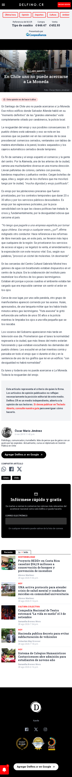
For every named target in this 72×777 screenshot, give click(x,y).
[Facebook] (27, 729)
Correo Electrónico (16, 516)
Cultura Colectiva (29, 606)
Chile (16, 478)
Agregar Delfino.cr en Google (22, 454)
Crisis (6, 478)
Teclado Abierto (36, 71)
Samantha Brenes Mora (29, 621)
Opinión (25, 15)
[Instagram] (45, 729)
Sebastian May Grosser (29, 641)
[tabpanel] (36, 612)
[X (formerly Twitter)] (36, 729)
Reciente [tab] (8, 552)
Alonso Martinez (26, 575)
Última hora (10, 15)
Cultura (53, 15)
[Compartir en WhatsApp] (3, 469)
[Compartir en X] (19, 469)
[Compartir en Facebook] (11, 469)
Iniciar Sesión (64, 4)
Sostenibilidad (26, 557)
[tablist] (36, 552)
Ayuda (36, 720)
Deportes (39, 15)
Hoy (20, 583)
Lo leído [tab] (23, 552)
